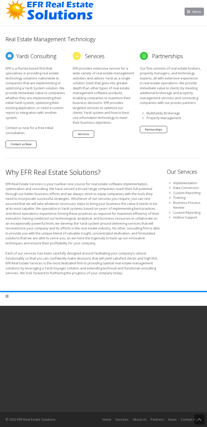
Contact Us (189, 419)
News (172, 419)
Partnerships (153, 129)
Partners (157, 419)
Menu (196, 11)
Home (106, 419)
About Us (140, 419)
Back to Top (199, 419)
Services (83, 134)
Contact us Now (21, 144)
